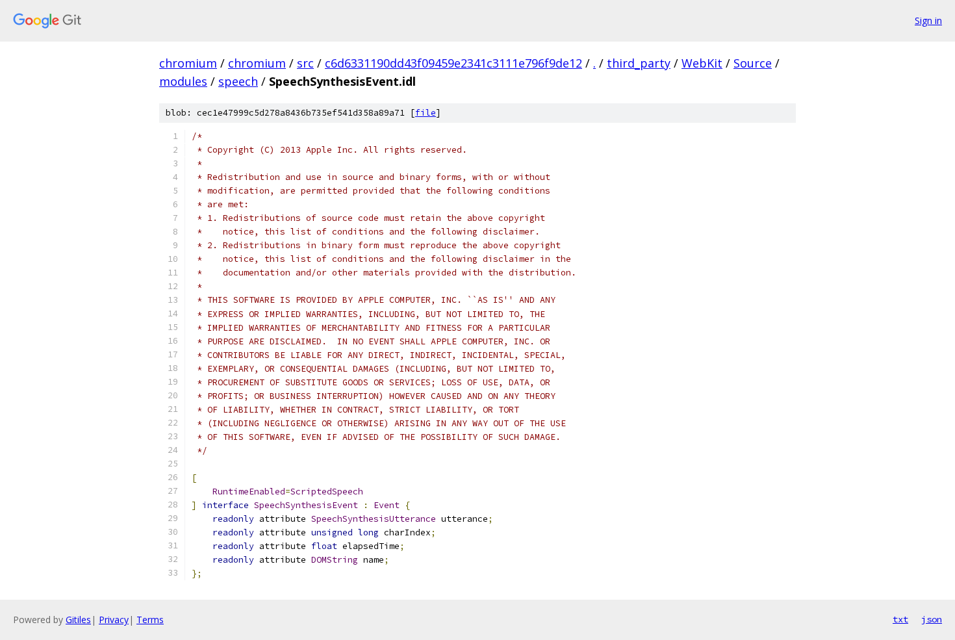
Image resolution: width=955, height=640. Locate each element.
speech (238, 81)
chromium (188, 63)
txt (900, 619)
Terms (150, 619)
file (425, 112)
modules (183, 81)
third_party (638, 63)
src (305, 63)
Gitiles (78, 619)
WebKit (701, 63)
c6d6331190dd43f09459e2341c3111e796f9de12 (453, 63)
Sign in (928, 20)
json (931, 619)
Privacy (114, 619)
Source (752, 63)
